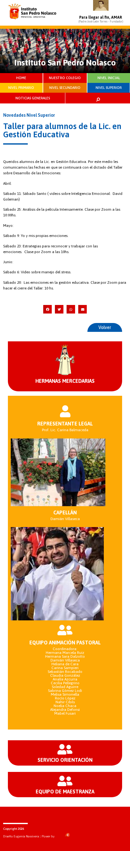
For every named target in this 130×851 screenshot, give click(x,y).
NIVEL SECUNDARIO (64, 88)
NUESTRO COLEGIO (65, 78)
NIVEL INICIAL (109, 78)
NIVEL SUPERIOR (109, 88)
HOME (21, 78)
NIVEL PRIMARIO (21, 88)
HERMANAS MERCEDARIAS (65, 381)
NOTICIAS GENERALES (32, 98)
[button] (47, 309)
